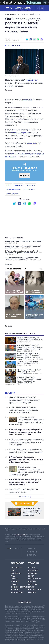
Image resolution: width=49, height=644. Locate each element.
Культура (32, 573)
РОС (41, 8)
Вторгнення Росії (13, 189)
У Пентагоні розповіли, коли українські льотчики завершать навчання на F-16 (23, 252)
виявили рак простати (20, 133)
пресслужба (27, 100)
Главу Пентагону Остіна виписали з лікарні (24, 242)
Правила (31, 555)
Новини (10, 393)
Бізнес (31, 568)
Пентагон (18, 185)
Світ (38, 14)
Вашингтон (30, 185)
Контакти (32, 552)
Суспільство (34, 590)
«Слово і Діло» (20, 534)
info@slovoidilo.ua (24, 602)
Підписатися (24, 175)
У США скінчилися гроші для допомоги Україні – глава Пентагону (23, 258)
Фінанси (32, 592)
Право (31, 587)
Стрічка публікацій (26, 14)
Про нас (32, 548)
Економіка (33, 571)
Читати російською (13, 45)
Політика (32, 584)
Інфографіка (25, 503)
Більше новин (23, 497)
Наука (31, 576)
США (9, 185)
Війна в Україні (13, 194)
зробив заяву (32, 143)
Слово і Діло (10, 14)
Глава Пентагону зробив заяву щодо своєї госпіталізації (23, 247)
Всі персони (17, 592)
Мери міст (16, 590)
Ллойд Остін (31, 80)
